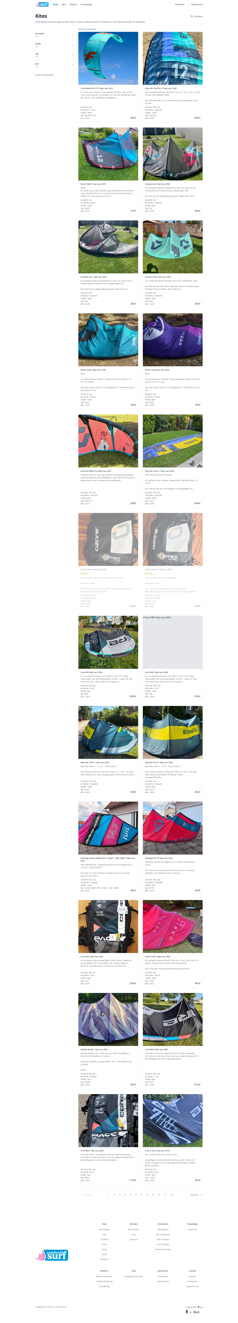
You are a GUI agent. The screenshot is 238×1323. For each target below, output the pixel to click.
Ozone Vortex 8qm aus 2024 (93, 569)
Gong (104, 1249)
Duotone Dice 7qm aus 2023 (158, 277)
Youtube (192, 1276)
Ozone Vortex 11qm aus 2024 (158, 569)
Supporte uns (192, 1286)
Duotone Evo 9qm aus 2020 (157, 184)
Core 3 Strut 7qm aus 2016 (157, 1150)
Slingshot (104, 1259)
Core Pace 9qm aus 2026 (92, 956)
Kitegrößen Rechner (133, 1276)
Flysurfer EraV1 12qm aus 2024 (95, 762)
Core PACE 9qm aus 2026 (156, 1049)
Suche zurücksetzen (44, 74)
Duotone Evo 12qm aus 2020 (94, 277)
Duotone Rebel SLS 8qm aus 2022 (96, 471)
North (104, 1254)
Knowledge (86, 4)
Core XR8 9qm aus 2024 (91, 672)
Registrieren (197, 4)
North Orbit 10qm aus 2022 (157, 956)
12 (172, 1194)
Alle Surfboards (163, 1234)
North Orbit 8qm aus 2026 (157, 369)
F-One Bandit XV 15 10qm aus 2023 (97, 88)
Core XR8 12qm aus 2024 (156, 672)
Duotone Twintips (163, 1249)
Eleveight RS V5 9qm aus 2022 (159, 858)
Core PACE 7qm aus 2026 (92, 1150)
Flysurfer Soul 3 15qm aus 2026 (159, 471)
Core (104, 1234)
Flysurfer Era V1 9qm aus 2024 (159, 762)
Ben (196, 1312)
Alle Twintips (163, 1239)
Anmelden (180, 4)
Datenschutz (163, 1281)
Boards (73, 4)
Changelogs (104, 1286)
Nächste (194, 1194)
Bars (64, 4)
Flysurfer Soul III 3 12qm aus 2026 (161, 88)
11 (165, 1194)
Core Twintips (163, 1244)
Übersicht (192, 1229)
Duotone (104, 1239)
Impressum (163, 1276)
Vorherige (87, 1194)
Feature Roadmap (104, 1276)
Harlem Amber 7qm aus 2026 (94, 1049)
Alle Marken (104, 1229)
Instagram (192, 1281)
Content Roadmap (104, 1281)
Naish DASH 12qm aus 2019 (93, 184)
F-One (104, 1244)
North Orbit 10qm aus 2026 (93, 369)
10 (159, 1194)
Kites (55, 4)
